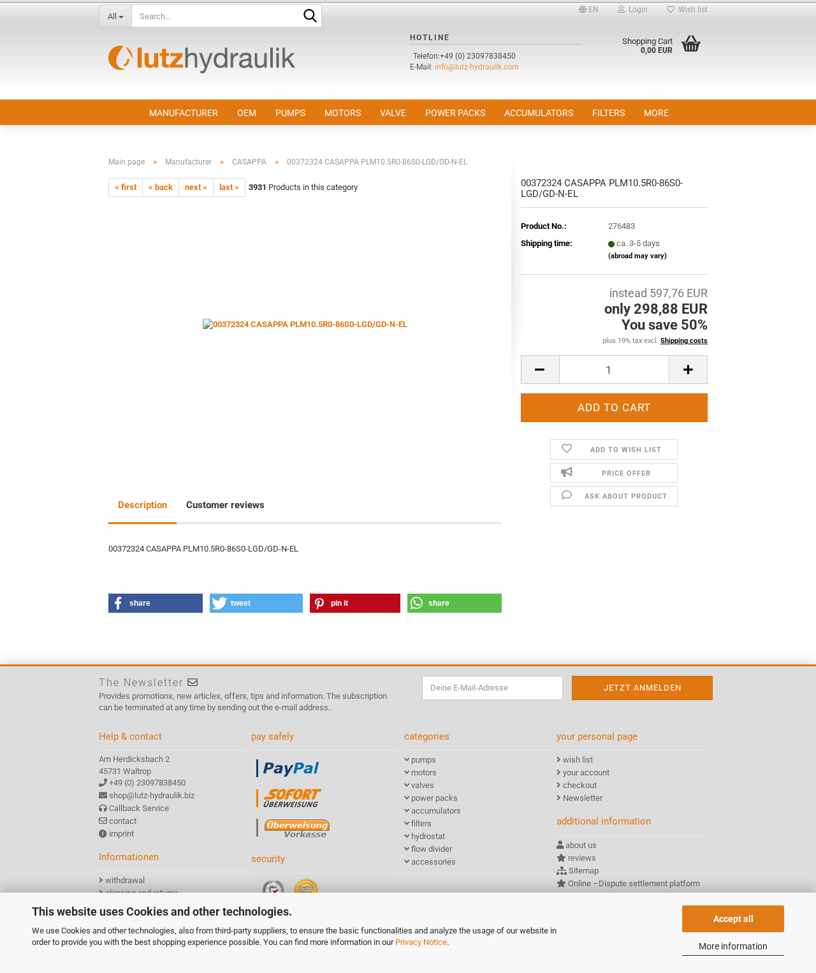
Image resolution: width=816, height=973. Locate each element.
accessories (433, 862)
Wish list (691, 9)
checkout (580, 785)
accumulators (538, 113)
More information (733, 946)
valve (393, 113)
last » (229, 187)
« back (161, 187)
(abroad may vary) (637, 256)
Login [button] (636, 9)
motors (342, 113)
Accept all (733, 919)
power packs (455, 113)
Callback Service (139, 808)
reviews (582, 858)
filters (608, 113)
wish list (578, 759)
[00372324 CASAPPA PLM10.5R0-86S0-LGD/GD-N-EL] (305, 324)
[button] (588, 9)
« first (125, 187)
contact (122, 821)
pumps (290, 113)
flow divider (431, 849)
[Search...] (310, 16)
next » (196, 187)
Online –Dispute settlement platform (634, 883)
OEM (246, 113)
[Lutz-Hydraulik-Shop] (201, 59)
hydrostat (428, 836)
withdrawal (125, 880)
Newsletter (582, 798)
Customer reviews (225, 505)
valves (422, 785)
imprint (121, 833)
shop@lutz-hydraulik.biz (151, 795)
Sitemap (584, 870)
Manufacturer (183, 113)
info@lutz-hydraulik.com (477, 66)
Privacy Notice (421, 942)
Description (142, 505)
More (656, 113)
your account (586, 772)
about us (581, 845)
